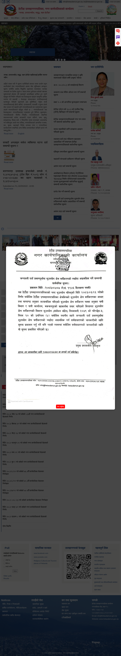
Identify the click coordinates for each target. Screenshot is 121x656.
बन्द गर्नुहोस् (60, 406)
